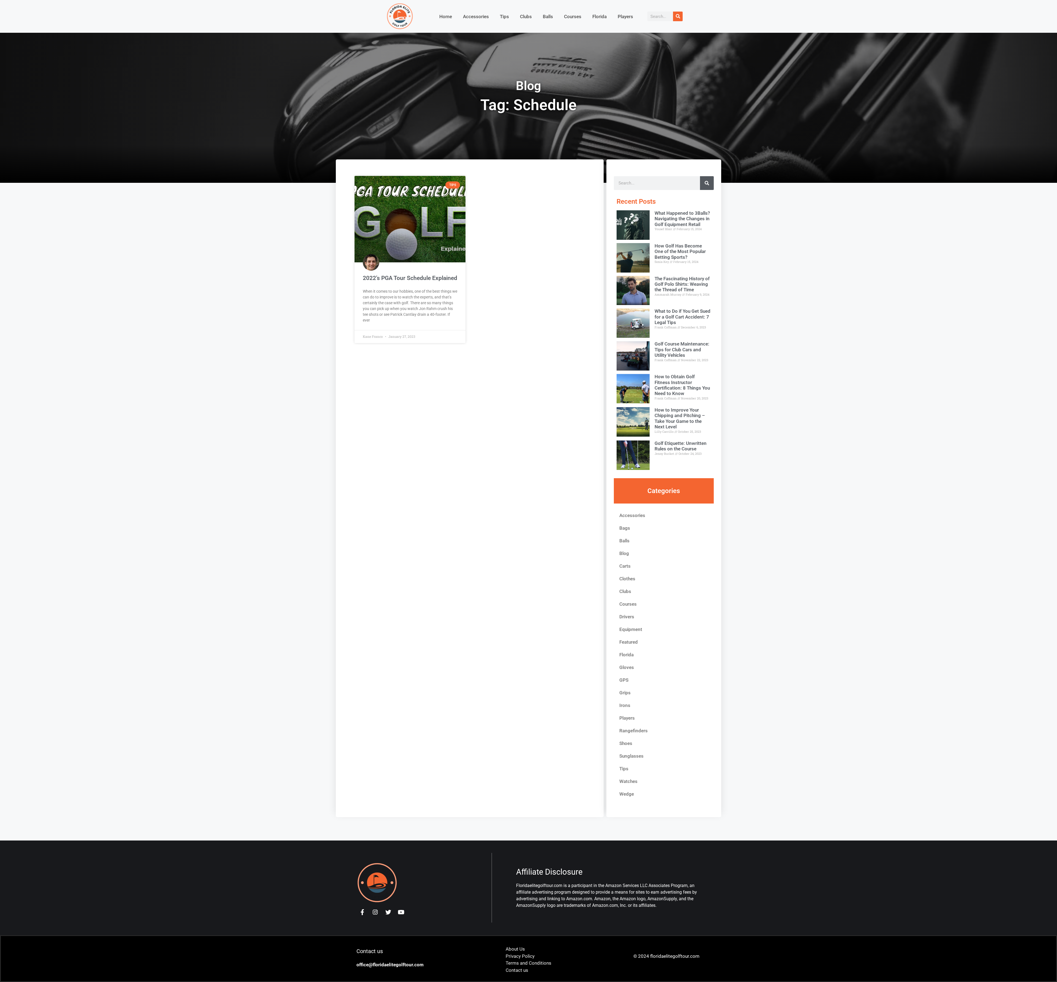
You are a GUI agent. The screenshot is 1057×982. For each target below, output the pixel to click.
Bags (624, 528)
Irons (624, 705)
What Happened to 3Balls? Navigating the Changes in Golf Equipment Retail (682, 218)
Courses (572, 16)
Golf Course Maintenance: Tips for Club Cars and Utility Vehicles (682, 349)
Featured (628, 642)
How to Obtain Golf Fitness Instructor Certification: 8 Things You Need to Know (682, 385)
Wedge (626, 794)
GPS (623, 680)
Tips (504, 16)
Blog (624, 553)
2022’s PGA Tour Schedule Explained (410, 278)
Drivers (626, 616)
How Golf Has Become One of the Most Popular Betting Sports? (680, 251)
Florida (599, 16)
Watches (628, 781)
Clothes (627, 578)
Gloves (626, 667)
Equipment (630, 629)
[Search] (678, 16)
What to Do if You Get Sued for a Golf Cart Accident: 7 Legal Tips (682, 316)
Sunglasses (631, 756)
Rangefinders (633, 730)
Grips (625, 692)
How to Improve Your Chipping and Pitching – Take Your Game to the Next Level (680, 418)
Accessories (476, 16)
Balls (548, 16)
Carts (625, 566)
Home (445, 16)
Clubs (526, 16)
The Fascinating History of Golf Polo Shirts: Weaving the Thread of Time (682, 284)
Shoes (625, 743)
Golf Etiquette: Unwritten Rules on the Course (681, 445)
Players (625, 16)
